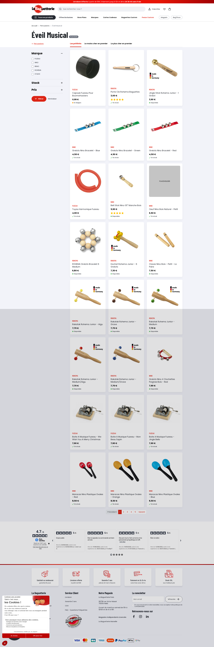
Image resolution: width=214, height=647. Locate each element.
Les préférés (75, 43)
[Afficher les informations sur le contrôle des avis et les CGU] (49, 543)
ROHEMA (38, 70)
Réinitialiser (52, 99)
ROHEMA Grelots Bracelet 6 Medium (85, 265)
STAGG (37, 74)
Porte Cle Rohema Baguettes (125, 91)
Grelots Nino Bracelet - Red (162, 150)
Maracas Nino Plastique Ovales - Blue (164, 495)
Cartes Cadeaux (110, 17)
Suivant (142, 512)
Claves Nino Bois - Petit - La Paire (163, 265)
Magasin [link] (164, 17)
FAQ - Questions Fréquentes (76, 610)
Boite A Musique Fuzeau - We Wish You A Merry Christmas (86, 438)
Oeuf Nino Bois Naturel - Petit (163, 209)
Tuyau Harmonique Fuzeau (85, 209)
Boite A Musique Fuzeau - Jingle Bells (161, 438)
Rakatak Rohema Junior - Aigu (87, 324)
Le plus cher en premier (121, 43)
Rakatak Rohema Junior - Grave (123, 323)
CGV (67, 606)
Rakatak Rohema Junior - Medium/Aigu (85, 380)
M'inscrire (171, 599)
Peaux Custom (148, 17)
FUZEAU (37, 59)
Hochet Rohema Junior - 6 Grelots (124, 265)
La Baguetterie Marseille (108, 621)
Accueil (34, 26)
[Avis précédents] (52, 540)
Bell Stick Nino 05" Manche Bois (126, 205)
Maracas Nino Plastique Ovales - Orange (126, 495)
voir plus (122, 542)
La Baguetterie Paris (106, 597)
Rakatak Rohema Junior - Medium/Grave (123, 380)
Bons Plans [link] (82, 17)
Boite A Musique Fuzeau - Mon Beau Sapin (126, 438)
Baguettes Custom (129, 17)
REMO (37, 66)
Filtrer (40, 99)
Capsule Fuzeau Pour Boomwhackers (82, 94)
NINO (36, 62)
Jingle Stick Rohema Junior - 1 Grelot (164, 94)
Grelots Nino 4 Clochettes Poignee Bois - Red (162, 380)
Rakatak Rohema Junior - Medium (162, 323)
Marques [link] (94, 17)
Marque (37, 53)
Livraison (68, 597)
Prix (34, 90)
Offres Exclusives (66, 17)
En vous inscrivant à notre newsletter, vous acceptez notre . (158, 605)
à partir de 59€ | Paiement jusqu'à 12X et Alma (107, 2)
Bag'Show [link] (176, 17)
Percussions (44, 26)
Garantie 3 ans (71, 601)
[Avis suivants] (180, 540)
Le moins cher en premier (96, 43)
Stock (35, 83)
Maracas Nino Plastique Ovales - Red (87, 495)
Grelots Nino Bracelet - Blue (86, 150)
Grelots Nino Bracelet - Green (125, 150)
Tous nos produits (45, 17)
